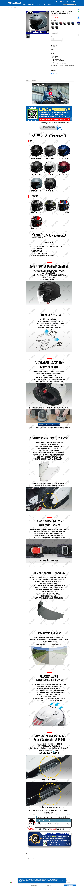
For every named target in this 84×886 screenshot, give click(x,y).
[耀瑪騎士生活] (14, 3)
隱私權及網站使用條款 (34, 885)
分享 (53, 73)
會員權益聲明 (49, 885)
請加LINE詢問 (54, 33)
